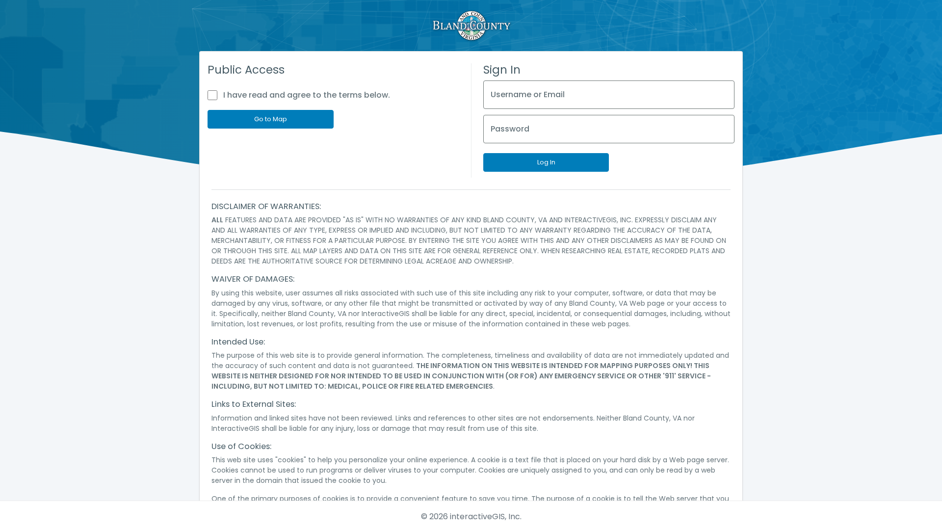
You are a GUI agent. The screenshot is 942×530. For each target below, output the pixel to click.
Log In (546, 162)
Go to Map (270, 119)
